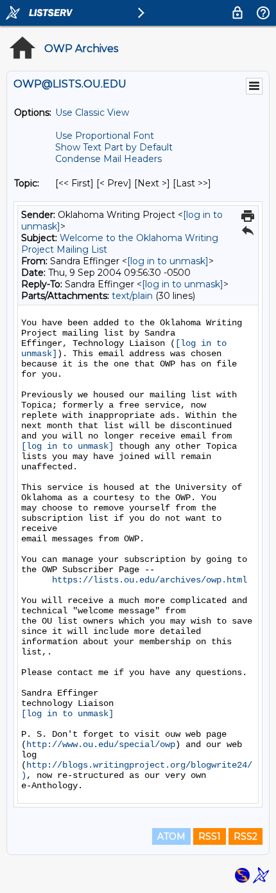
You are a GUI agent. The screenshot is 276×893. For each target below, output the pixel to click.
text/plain (132, 296)
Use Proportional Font (104, 135)
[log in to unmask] (168, 261)
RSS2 (245, 836)
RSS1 (209, 836)
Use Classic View (92, 112)
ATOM (171, 836)
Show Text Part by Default (114, 147)
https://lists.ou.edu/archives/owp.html (149, 580)
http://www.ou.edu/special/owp (100, 744)
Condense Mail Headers (108, 159)
